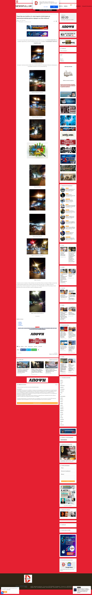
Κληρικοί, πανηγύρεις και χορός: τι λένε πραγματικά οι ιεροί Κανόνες (70, 239)
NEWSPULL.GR (24, 6)
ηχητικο (61, 401)
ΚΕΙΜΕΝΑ (65, 6)
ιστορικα (61, 403)
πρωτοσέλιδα (66, 505)
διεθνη (61, 392)
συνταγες (61, 417)
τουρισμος (61, 421)
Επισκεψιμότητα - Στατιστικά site (60, 586)
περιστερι (35, 346)
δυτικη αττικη (30, 346)
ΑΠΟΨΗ (31, 586)
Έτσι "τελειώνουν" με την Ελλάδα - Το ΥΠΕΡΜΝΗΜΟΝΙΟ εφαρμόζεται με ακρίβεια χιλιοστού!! (72, 348)
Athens (63, 15)
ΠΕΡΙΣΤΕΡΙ (20, 323)
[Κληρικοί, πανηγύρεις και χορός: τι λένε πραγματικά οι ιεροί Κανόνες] (62, 238)
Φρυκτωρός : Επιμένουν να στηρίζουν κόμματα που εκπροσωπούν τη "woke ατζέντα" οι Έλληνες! (72, 335)
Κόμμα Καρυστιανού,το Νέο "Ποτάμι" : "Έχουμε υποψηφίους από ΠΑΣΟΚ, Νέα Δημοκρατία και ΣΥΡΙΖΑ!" (72, 367)
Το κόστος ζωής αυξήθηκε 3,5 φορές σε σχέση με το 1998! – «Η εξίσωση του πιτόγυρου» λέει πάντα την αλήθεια (70, 228)
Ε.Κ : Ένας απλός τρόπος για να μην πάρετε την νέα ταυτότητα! (63, 347)
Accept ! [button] (4, 591)
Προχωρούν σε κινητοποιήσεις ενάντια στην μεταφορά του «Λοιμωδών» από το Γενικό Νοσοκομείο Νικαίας (23, 371)
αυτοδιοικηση (62, 389)
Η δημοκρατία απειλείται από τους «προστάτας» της (63, 296)
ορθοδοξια (61, 408)
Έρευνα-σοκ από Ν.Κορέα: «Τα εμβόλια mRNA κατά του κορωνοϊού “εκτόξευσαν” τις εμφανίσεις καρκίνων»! (68, 85)
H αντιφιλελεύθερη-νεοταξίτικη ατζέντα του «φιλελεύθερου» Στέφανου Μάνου (72, 297)
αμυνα (61, 383)
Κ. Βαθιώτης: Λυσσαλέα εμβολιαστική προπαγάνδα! (62, 254)
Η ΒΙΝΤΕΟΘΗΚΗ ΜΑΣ (70, 586)
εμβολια (61, 398)
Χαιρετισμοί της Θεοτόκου (38, 586)
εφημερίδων (70, 505)
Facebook (23, 349)
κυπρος (61, 405)
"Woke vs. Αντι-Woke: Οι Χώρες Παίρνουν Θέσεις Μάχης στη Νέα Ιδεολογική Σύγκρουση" (63, 335)
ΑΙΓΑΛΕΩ (19, 322)
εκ (60, 394)
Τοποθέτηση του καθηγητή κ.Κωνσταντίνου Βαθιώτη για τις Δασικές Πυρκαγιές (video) (70, 222)
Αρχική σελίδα (19, 14)
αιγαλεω (22, 346)
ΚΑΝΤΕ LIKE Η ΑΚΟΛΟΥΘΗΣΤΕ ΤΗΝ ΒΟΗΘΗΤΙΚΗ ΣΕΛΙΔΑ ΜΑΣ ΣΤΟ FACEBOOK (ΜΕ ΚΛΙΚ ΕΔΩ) (37, 328)
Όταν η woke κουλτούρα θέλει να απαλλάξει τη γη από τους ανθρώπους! (70, 206)
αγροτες (61, 380)
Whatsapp (34, 349)
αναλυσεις (61, 387)
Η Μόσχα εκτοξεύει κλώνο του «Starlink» (72, 275)
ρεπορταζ (61, 414)
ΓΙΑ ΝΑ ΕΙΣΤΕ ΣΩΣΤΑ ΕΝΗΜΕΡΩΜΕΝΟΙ (37, 329)
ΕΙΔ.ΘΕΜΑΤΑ (78, 6)
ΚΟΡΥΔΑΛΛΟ (20, 325)
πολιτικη (61, 412)
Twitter (29, 349)
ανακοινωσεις (62, 385)
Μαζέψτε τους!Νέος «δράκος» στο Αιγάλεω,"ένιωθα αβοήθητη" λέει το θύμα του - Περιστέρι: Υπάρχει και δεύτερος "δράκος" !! (37, 371)
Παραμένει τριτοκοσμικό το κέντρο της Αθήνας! (72, 313)
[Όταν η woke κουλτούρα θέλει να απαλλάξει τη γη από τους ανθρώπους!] (62, 206)
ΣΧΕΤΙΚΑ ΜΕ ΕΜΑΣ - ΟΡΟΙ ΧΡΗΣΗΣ (52, 587)
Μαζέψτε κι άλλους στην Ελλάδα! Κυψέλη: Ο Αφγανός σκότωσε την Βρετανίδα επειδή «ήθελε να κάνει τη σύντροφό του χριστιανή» (63, 316)
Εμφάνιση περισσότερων (54, 359)
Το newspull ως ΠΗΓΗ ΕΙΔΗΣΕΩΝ (48, 586)
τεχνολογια (62, 419)
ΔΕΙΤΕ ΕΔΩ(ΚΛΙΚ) (64, 439)
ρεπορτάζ (23, 14)
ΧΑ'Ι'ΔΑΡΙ (20, 324)
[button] (75, 5)
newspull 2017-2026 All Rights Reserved (66, 587)
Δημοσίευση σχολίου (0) (37, 403)
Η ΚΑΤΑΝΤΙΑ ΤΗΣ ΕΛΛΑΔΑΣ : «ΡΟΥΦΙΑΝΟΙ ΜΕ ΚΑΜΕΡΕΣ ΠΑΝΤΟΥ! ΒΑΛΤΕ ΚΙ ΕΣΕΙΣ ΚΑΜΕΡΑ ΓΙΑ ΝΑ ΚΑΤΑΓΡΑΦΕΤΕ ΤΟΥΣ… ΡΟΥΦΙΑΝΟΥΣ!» (63, 368)
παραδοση (61, 410)
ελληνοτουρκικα (62, 396)
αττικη (26, 346)
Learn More (8, 589)
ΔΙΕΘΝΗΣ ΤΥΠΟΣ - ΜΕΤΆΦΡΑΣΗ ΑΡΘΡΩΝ (37, 587)
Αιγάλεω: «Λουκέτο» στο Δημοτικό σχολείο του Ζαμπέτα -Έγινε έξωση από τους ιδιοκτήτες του (51, 371)
